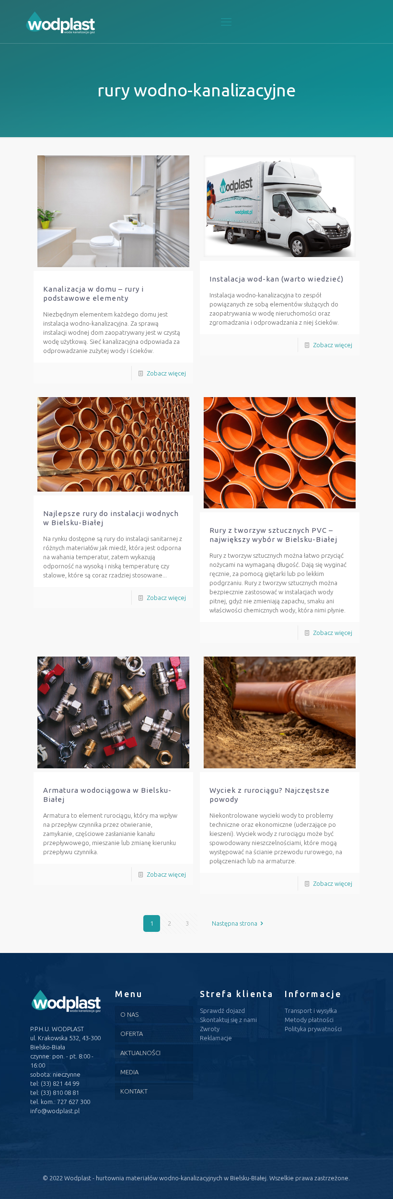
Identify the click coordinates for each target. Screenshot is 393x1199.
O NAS (129, 1014)
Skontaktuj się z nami (228, 1019)
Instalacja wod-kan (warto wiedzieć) (276, 279)
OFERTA (131, 1033)
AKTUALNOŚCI (140, 1052)
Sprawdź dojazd (222, 1010)
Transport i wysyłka (311, 1010)
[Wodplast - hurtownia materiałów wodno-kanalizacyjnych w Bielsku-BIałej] (60, 21)
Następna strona (234, 923)
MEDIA (129, 1072)
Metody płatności (309, 1019)
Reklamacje (216, 1037)
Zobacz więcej (166, 373)
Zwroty (210, 1028)
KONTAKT (134, 1091)
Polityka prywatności (313, 1028)
